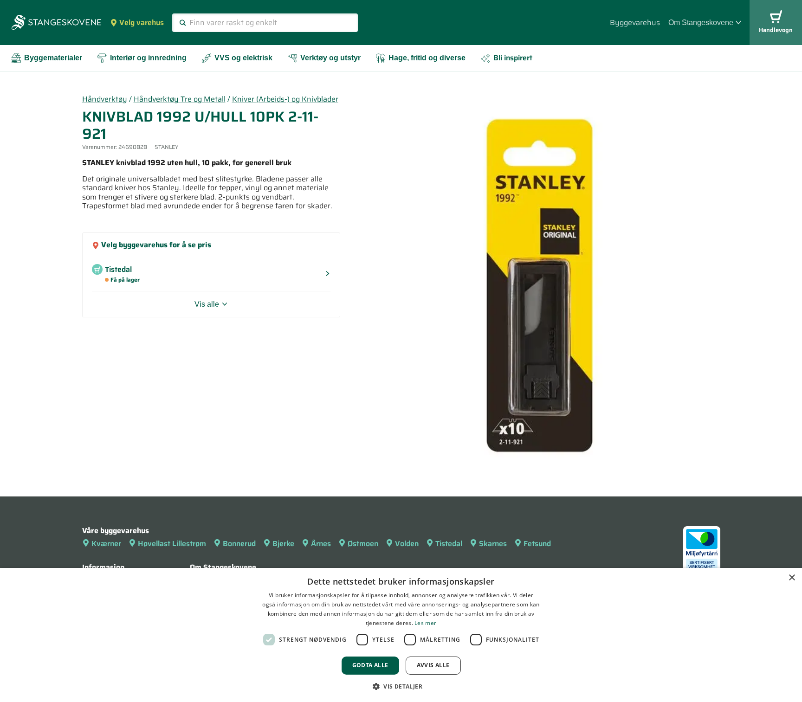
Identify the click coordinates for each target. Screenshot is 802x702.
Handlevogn (776, 30)
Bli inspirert (512, 58)
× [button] (791, 577)
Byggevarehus (635, 22)
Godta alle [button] (370, 665)
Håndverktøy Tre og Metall (180, 99)
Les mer (425, 623)
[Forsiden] (56, 23)
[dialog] (401, 635)
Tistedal (448, 543)
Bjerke (283, 543)
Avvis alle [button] (433, 665)
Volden (407, 543)
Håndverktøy (104, 99)
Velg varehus (141, 22)
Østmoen (363, 543)
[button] (401, 686)
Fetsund (537, 543)
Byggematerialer (53, 58)
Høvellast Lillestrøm (172, 543)
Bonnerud (239, 543)
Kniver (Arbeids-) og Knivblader (285, 99)
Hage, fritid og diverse (427, 58)
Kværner (106, 543)
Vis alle (206, 304)
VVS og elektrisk (243, 58)
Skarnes (493, 543)
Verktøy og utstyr (330, 58)
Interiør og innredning (148, 58)
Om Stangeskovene (700, 22)
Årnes (321, 543)
